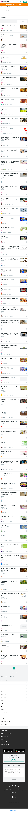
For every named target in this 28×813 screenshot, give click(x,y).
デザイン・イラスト (4, 637)
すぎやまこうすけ (5, 456)
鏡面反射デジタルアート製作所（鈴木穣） (5, 73)
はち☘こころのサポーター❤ (5, 417)
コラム (2, 26)
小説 (1, 290)
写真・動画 (3, 453)
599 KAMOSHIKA (5, 551)
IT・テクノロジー (4, 69)
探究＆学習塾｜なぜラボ (5, 213)
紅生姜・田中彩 (5, 95)
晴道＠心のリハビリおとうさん (5, 62)
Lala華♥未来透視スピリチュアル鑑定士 (5, 123)
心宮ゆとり (4, 232)
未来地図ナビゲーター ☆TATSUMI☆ (5, 437)
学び (1, 536)
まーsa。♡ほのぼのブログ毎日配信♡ (5, 194)
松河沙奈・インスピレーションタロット (5, 316)
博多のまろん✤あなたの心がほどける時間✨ (5, 204)
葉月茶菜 (4, 602)
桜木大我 (4, 611)
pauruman (4, 663)
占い (1, 585)
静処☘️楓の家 (5, 169)
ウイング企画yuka (5, 84)
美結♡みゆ (4, 52)
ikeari (3, 641)
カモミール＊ (4, 589)
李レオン (4, 265)
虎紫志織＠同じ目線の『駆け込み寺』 (5, 242)
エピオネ (4, 564)
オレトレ (4, 576)
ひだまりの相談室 (5, 303)
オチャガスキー (5, 521)
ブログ (6, 676)
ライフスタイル (4, 271)
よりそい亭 (4, 531)
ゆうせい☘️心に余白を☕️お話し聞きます (5, 114)
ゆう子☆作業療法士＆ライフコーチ (5, 447)
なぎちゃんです (5, 30)
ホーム (2, 676)
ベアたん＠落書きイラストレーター (5, 133)
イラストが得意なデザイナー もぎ (5, 254)
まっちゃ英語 (4, 382)
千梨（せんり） (5, 104)
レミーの (4, 630)
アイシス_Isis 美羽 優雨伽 (5, 540)
